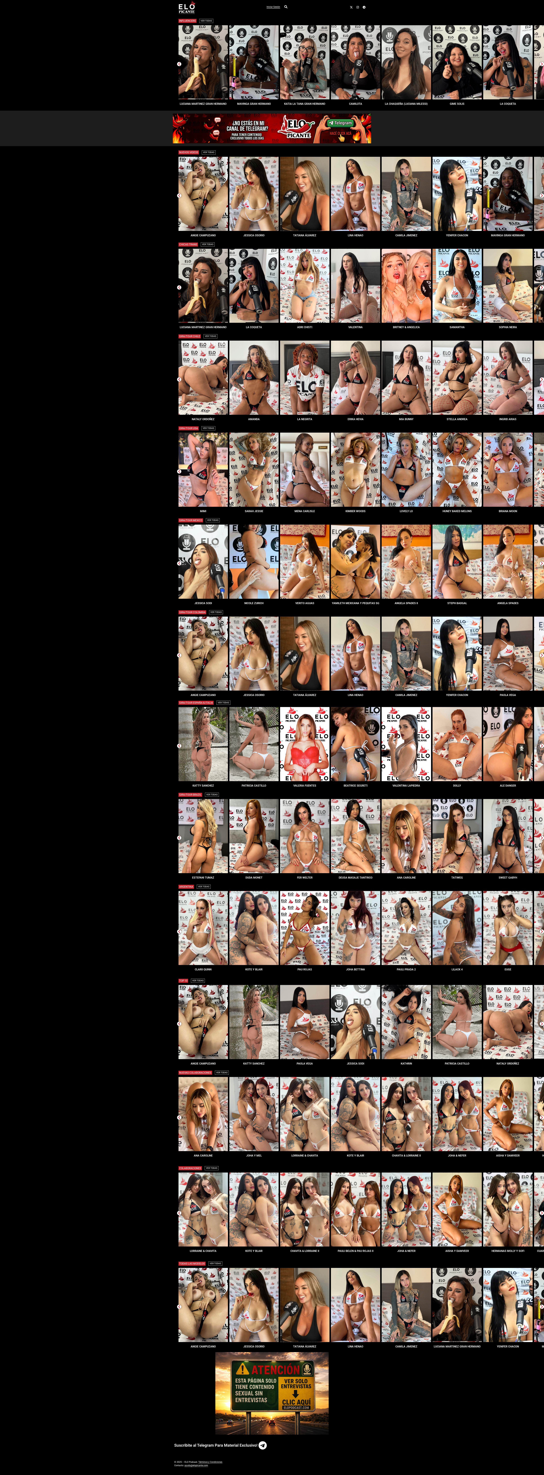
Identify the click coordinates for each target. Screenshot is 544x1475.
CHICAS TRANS (188, 244)
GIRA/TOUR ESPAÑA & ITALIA (196, 702)
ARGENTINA (186, 886)
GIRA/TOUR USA (188, 428)
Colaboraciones (190, 1168)
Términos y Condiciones (210, 1462)
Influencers (187, 20)
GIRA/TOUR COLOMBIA (192, 612)
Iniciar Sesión (273, 7)
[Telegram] (364, 7)
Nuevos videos (188, 152)
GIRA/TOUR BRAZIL (190, 794)
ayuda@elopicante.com (196, 1465)
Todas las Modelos (192, 1263)
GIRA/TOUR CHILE (189, 336)
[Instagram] (358, 7)
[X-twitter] (351, 7)
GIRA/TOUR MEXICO (190, 520)
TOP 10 (183, 980)
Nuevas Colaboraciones (195, 1072)
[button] (179, 64)
